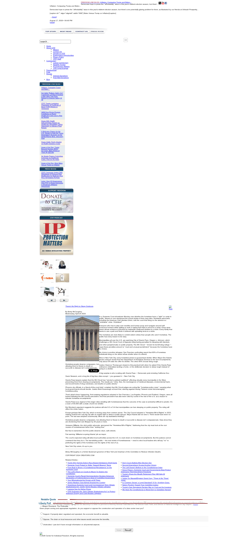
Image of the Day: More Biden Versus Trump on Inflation (52, 164)
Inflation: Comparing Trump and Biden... (106, 2)
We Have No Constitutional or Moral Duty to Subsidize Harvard (146, 490)
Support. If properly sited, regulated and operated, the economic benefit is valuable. (76, 514)
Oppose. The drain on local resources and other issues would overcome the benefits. (76, 519)
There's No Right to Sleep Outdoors (79, 306)
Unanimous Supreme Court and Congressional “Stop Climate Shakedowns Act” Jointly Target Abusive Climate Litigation (90, 486)
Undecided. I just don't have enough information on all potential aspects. (71, 525)
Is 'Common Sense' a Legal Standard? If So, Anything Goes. (146, 482)
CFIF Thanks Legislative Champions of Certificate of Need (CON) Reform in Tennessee (51, 106)
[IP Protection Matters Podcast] (56, 254)
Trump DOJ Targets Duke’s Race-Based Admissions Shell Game (92, 463)
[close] (52, 22)
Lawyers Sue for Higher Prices (79, 489)
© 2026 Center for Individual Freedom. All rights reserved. (62, 536)
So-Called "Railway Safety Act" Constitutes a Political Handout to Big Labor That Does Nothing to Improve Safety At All (52, 96)
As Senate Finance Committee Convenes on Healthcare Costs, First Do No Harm (52, 157)
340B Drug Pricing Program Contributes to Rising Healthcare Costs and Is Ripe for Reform (51, 114)
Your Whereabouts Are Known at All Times (83, 480)
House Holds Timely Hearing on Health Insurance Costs (51, 143)
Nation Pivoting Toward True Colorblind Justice (140, 485)
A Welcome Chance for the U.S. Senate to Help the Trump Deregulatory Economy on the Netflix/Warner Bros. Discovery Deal (52, 135)
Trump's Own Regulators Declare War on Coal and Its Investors (146, 487)
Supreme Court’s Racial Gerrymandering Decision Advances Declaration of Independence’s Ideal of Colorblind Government (90, 477)
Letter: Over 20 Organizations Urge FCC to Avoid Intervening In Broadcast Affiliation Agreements (52, 184)
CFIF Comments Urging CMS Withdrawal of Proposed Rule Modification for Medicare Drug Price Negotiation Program (52, 175)
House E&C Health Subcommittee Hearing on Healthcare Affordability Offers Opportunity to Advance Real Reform (52, 124)
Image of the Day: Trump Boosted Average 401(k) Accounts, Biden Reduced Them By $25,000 (50, 150)
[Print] (170, 309)
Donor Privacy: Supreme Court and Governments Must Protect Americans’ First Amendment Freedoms (146, 471)
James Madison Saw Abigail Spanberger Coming (86, 482)
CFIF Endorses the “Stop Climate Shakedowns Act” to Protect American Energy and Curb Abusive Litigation (90, 492)
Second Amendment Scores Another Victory (139, 465)
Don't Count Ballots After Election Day (137, 463)
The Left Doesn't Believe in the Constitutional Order (142, 467)
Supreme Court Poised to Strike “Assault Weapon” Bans (89, 465)
